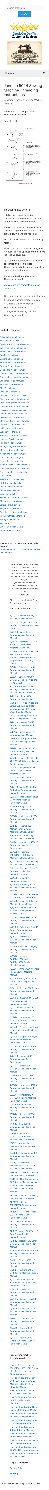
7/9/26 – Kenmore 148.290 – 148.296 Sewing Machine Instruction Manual (23, 751)
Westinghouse (6, 523)
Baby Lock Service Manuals (13, 348)
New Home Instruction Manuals (15, 468)
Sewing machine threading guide (23, 300)
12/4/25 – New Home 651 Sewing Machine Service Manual (22, 1188)
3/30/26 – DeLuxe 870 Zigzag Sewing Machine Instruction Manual (24, 991)
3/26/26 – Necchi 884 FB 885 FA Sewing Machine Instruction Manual (24, 1001)
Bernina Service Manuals (11, 359)
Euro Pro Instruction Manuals (13, 395)
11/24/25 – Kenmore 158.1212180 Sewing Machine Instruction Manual (24, 1205)
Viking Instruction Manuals (12, 516)
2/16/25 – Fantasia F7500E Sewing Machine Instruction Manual (23, 1311)
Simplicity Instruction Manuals (14, 497)
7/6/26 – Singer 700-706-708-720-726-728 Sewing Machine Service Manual (24, 761)
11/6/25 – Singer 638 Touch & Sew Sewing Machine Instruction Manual (24, 1234)
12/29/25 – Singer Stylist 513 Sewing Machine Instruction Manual (24, 1156)
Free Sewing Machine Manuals (14, 402)
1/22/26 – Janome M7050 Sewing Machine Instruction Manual (23, 1117)
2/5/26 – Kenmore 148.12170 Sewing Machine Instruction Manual (23, 1107)
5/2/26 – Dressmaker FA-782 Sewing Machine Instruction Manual (24, 920)
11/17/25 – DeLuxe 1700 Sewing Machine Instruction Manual (23, 1224)
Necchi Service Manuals (11, 461)
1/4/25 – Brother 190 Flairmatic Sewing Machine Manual (22, 1146)
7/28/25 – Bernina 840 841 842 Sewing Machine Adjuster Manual (24, 1273)
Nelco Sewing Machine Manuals (15, 464)
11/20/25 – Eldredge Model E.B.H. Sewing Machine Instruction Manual (23, 1214)
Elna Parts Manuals (9, 388)
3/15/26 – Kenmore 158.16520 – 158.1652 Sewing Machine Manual (24, 1030)
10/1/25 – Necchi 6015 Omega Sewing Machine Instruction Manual (24, 1244)
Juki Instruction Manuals (11, 428)
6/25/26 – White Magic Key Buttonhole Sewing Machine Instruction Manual (23, 790)
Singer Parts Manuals (10, 505)
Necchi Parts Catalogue (11, 457)
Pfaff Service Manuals (10, 483)
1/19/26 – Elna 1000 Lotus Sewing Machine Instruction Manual (23, 1127)
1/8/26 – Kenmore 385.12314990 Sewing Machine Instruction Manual (23, 1136)
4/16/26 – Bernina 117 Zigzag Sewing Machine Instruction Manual (23, 949)
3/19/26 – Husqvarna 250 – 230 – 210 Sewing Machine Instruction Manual (23, 1020)
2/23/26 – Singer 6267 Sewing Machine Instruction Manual (23, 1068)
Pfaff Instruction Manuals (12, 479)
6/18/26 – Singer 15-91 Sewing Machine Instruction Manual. (23, 809)
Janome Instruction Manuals (13, 413)
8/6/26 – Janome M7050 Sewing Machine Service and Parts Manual (23, 680)
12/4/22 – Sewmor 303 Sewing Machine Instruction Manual (23, 1331)
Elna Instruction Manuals (11, 384)
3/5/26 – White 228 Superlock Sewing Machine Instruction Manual (24, 1049)
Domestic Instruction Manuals (14, 373)
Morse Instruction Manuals (12, 450)
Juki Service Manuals (10, 432)
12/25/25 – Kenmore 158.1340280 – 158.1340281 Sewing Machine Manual (23, 1165)
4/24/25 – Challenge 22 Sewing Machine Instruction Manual (23, 1292)
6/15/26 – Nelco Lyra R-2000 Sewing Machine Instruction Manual (24, 819)
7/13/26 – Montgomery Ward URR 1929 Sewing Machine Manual (23, 741)
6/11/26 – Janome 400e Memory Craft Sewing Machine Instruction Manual (23, 829)
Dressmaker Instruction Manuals (15, 377)
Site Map (14, 1473)
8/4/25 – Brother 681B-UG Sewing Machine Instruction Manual (23, 1263)
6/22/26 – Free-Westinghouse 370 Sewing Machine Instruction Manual (24, 799)
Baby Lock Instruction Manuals (14, 344)
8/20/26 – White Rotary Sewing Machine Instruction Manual (23, 635)
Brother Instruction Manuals (13, 362)
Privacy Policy (16, 1468)
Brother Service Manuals (11, 366)
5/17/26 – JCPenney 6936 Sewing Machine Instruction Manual (23, 887)
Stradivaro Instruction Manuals (14, 512)
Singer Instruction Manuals (12, 501)
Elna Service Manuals (10, 391)
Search (24, 14)
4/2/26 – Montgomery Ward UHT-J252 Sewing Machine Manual (23, 981)
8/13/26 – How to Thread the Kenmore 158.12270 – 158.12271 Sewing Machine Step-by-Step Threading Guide (24, 657)
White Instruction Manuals (12, 526)
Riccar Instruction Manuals (12, 486)
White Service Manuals (10, 530)
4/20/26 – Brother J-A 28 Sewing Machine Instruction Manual (23, 939)
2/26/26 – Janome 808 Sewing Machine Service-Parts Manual (22, 1059)
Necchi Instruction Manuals (13, 453)
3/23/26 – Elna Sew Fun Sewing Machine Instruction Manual (23, 1010)
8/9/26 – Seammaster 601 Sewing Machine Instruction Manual (23, 670)
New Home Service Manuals (13, 472)
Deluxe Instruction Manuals (13, 370)
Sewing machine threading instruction (26, 296)
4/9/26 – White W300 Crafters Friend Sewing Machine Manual (24, 972)
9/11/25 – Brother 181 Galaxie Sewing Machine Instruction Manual (24, 1253)
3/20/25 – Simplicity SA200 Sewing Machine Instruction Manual (23, 1302)
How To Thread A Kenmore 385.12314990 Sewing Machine (23, 1400)
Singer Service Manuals (11, 508)
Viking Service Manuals (11, 519)
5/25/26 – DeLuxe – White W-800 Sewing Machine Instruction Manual (24, 871)
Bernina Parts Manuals (10, 355)
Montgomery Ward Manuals (13, 446)
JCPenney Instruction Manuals (14, 421)
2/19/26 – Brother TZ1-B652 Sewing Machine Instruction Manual (23, 1078)
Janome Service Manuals (12, 417)
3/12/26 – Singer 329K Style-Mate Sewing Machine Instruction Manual (24, 1039)
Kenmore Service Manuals (12, 439)
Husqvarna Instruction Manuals (14, 406)
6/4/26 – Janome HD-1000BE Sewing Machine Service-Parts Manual (24, 845)
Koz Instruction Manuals (11, 443)
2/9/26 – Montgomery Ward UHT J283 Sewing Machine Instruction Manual (23, 1098)
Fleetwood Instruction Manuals (14, 399)
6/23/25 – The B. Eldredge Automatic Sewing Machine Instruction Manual (23, 1282)
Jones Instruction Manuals (12, 424)
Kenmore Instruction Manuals (13, 435)
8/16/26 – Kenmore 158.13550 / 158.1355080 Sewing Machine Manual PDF (24, 644)
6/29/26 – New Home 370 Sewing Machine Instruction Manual (23, 780)
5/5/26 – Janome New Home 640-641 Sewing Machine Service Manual (24, 910)
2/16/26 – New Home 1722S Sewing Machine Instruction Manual (23, 1088)
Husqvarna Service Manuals (13, 410)
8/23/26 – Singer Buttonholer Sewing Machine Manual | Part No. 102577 (24, 625)
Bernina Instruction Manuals (13, 351)
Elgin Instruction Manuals (12, 380)
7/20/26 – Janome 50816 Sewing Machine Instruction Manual (23, 725)
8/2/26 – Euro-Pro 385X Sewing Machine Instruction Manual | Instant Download (23, 689)
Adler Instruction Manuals (12, 337)
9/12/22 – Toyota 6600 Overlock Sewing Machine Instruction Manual (22, 1340)
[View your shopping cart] (43, 73)
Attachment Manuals (9, 340)
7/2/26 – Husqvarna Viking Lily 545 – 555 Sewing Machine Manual (22, 770)
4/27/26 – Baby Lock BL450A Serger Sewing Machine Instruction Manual (24, 930)
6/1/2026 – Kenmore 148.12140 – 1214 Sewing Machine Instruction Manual (23, 855)
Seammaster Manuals (10, 490)
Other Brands (6, 475)
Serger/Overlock (7, 494)
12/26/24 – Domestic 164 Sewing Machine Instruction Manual (23, 1321)
